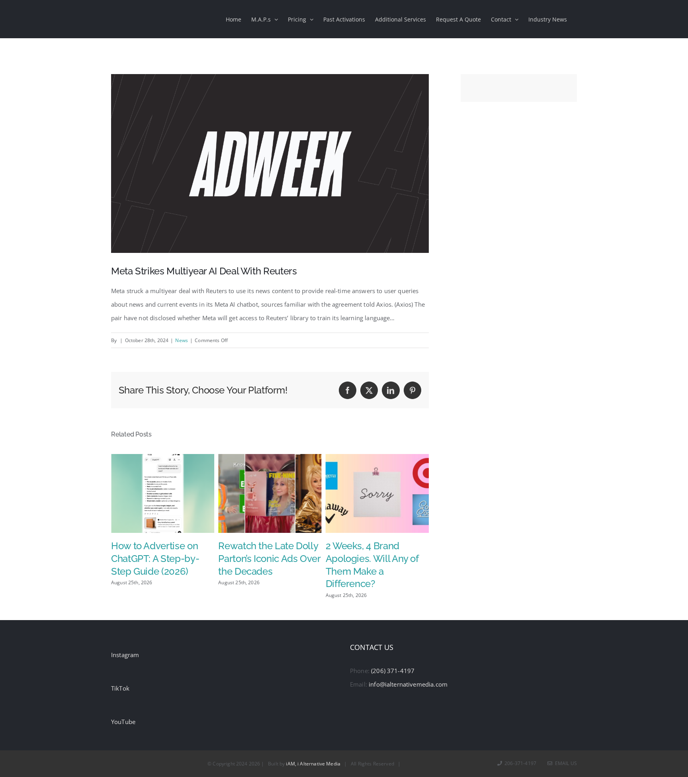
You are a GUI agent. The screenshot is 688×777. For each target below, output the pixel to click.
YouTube (123, 722)
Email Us (565, 763)
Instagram (125, 655)
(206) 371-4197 (392, 671)
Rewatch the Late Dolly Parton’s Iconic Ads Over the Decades (162, 558)
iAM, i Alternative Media (313, 763)
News (181, 340)
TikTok (120, 688)
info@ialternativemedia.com (408, 684)
